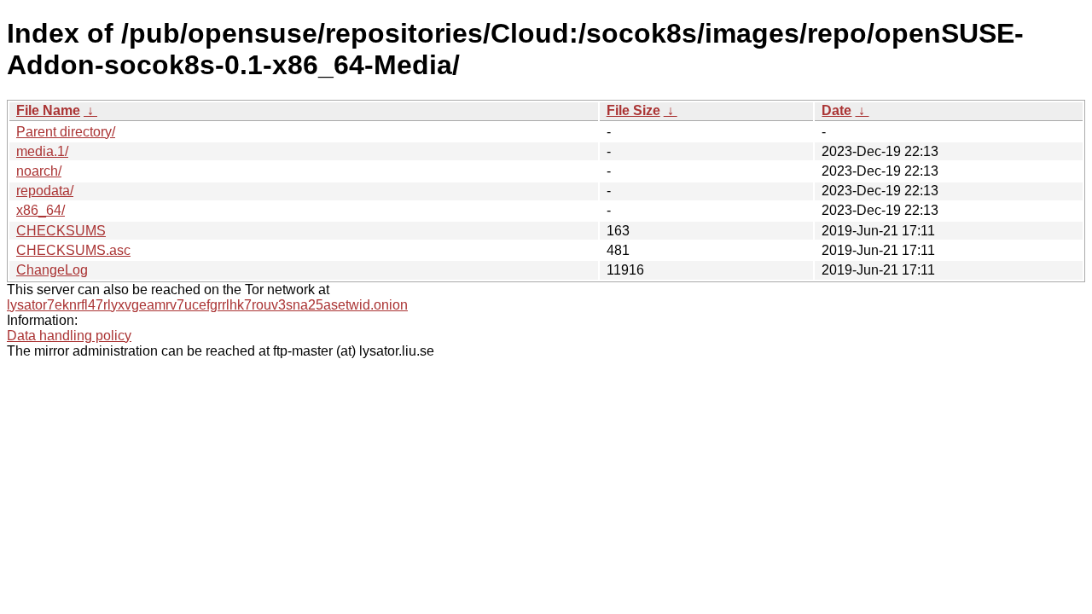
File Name (48, 110)
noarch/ (38, 171)
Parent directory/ (65, 132)
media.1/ (42, 151)
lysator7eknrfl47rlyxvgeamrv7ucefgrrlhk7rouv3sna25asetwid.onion (207, 305)
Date (836, 110)
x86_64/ (40, 210)
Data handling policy (69, 335)
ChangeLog (52, 270)
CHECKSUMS (61, 230)
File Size (633, 110)
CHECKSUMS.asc (73, 250)
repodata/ (44, 190)
